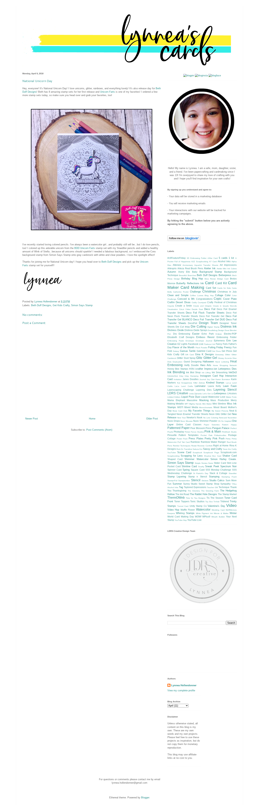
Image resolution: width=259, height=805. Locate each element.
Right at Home (220, 445)
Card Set (211, 287)
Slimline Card (189, 466)
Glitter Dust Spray (186, 358)
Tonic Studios (197, 501)
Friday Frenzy (224, 347)
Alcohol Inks (224, 261)
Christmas (209, 291)
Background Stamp (210, 271)
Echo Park (208, 333)
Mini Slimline (219, 403)
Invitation (178, 379)
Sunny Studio (190, 484)
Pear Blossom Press (200, 428)
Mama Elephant (176, 400)
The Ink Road (182, 494)
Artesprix (172, 268)
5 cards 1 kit (226, 258)
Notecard (223, 418)
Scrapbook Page (211, 452)
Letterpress (220, 393)
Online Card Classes (188, 424)
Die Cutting (198, 326)
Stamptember (184, 481)
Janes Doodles (191, 379)
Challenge (195, 291)
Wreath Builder (218, 517)
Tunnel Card (183, 506)
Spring (186, 469)
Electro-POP (230, 333)
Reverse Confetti (204, 446)
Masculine (192, 400)
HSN (191, 369)
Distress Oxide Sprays (195, 330)
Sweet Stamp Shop (209, 484)
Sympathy (225, 484)
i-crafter (199, 368)
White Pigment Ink (204, 513)
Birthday (185, 278)
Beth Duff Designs (111, 261)
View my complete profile (181, 690)
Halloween (208, 361)
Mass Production (219, 400)
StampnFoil (172, 481)
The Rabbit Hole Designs (203, 494)
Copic (218, 298)
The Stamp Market (227, 494)
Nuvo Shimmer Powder (205, 421)
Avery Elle (184, 272)
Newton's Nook (194, 417)
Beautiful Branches (187, 275)
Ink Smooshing (220, 372)
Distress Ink (229, 326)
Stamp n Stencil (197, 476)
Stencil (195, 480)
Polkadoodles (220, 435)
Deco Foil (209, 309)
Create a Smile (183, 305)
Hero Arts (205, 365)
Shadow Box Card (212, 456)
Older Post (152, 418)
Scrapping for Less (192, 455)
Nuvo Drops (173, 421)
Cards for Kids (224, 288)
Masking (204, 400)
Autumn (171, 271)
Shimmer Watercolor (196, 459)
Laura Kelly (214, 386)
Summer (177, 483)
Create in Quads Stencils (225, 306)
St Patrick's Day (200, 473)
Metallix (180, 403)
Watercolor (203, 509)
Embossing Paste (175, 341)
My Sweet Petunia (220, 411)
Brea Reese (210, 279)
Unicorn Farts (107, 91)
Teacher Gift (212, 487)
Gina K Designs (204, 354)
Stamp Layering (176, 476)
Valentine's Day (216, 506)
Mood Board (220, 407)
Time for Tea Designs (195, 498)
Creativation (172, 309)
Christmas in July (227, 291)
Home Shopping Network (225, 365)
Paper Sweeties (212, 425)
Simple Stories (201, 463)
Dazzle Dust (197, 309)
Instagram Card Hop (212, 375)
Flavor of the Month (183, 347)
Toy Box (209, 502)
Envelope (190, 341)
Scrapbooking (173, 456)
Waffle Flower (188, 510)
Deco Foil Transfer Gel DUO (209, 319)
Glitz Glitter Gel (206, 357)
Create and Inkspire (202, 306)
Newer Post (31, 418)
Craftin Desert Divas (179, 302)
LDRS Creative (177, 393)
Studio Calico (216, 480)
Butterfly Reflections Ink (190, 283)
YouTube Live (194, 520)
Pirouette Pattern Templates (183, 435)
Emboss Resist (205, 337)
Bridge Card (223, 279)
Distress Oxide (175, 330)
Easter (195, 333)
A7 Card (213, 262)
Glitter (227, 355)
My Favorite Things (199, 410)
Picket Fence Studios (194, 432)
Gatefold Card (204, 351)
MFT (186, 404)
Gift (182, 354)
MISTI (180, 407)
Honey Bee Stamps (177, 369)
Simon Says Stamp (82, 305)
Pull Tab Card (183, 442)
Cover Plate (230, 298)
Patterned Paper (178, 427)
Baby (194, 272)
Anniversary (188, 265)
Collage (219, 295)
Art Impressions (228, 265)
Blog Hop (197, 278)
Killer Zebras (199, 383)
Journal (202, 379)
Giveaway (219, 355)
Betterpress (225, 275)
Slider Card (220, 463)
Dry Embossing (181, 333)
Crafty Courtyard (199, 302)
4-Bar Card (213, 258)
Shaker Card (229, 455)
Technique (224, 487)
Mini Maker (207, 404)
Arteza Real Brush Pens (190, 268)
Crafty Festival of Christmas (222, 302)
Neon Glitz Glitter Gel (220, 414)
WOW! (198, 516)
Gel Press (227, 351)
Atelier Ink (210, 268)
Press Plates (196, 438)
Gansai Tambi (187, 351)
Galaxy (176, 351)
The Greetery (194, 491)
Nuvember (232, 418)
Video (231, 505)
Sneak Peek (212, 466)
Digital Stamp (213, 327)
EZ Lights (182, 344)
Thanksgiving (179, 490)
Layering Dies (204, 390)
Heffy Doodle (191, 365)
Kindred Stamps (215, 382)
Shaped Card (175, 459)
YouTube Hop (181, 520)
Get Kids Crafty (61, 305)
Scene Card (184, 452)
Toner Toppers (181, 501)
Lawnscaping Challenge (180, 390)
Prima (228, 439)
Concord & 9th (186, 298)
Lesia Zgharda (195, 394)
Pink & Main (212, 431)
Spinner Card (174, 470)
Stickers (205, 481)
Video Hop (173, 509)
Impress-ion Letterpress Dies (220, 368)
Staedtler (233, 473)
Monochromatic (205, 407)
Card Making (192, 287)
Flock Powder (201, 348)
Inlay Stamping (192, 376)
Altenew (177, 265)
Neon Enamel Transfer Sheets (192, 414)
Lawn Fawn (230, 386)
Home (92, 418)
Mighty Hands (195, 404)
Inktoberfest (172, 376)
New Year (181, 418)
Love (222, 397)
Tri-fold (216, 502)
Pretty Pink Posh (214, 438)
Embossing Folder (227, 337)
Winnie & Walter (221, 513)
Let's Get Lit (207, 394)
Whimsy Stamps (185, 513)
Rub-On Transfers (184, 449)
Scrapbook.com (229, 452)
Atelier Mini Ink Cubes (227, 269)
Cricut (181, 309)
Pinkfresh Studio (229, 432)
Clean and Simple (177, 295)
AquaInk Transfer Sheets (206, 265)
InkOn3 (233, 372)
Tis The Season (214, 498)
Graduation (177, 362)
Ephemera (219, 340)
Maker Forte (231, 397)
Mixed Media (191, 407)
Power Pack (182, 439)
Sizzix (210, 463)
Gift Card (189, 355)
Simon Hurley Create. (223, 459)
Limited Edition (174, 397)
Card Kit (221, 283)
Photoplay (179, 431)
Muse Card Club (180, 411)
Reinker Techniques (182, 446)
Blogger (145, 797)
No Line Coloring (210, 418)
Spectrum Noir (228, 466)
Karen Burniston (223, 379)
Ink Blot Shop (193, 372)
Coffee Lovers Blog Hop (201, 295)
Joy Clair (211, 379)
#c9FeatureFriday (176, 258)
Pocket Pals (206, 435)
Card (209, 283)
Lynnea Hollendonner (183, 685)
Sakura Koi (197, 449)
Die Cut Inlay (183, 326)
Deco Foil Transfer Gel (211, 316)
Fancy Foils (222, 344)
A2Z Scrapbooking (199, 262)
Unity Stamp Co (198, 506)
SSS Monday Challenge (218, 470)
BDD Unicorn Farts (84, 248)
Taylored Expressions (195, 487)
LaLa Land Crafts (184, 386)
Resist (194, 446)
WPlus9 (206, 516)
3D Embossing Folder (197, 258)
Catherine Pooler (181, 292)
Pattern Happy (229, 425)
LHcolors (232, 393)
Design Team (208, 323)
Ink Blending (176, 372)
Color (228, 295)
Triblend (224, 501)
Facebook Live (195, 344)
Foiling (211, 347)
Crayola (170, 306)
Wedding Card (218, 510)
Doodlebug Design (216, 330)
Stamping (214, 476)
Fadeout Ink (209, 344)
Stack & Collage (219, 473)
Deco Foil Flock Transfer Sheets (205, 312)
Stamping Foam (229, 477)
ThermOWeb (176, 497)
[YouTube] (188, 75)
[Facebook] (215, 75)
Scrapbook (197, 452)
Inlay (181, 376)
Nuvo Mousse (187, 421)
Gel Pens (216, 351)
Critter (188, 309)
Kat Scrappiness (184, 383)
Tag (181, 487)
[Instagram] (201, 75)
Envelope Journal (204, 341)
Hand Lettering (222, 362)
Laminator (200, 386)
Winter (233, 513)
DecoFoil (192, 323)
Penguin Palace (221, 428)
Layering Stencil (225, 389)
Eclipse (219, 334)
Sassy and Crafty (212, 448)
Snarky (201, 466)
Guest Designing (193, 361)
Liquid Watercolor (210, 397)
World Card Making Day (180, 516)
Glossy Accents (225, 358)
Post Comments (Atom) (99, 429)
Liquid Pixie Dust (190, 396)
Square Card (197, 470)
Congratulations (204, 299)
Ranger (222, 442)
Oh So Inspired (225, 421)
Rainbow (195, 442)
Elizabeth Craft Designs (180, 337)
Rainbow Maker (209, 442)
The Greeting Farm (210, 491)
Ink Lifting (206, 373)
